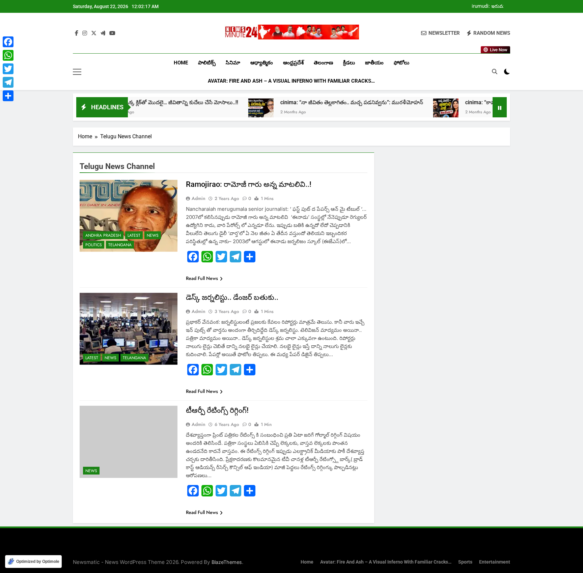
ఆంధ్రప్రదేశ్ (293, 63)
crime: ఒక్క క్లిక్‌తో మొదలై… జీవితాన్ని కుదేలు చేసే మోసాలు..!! (141, 102)
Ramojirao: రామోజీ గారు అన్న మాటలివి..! (248, 184)
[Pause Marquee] (500, 107)
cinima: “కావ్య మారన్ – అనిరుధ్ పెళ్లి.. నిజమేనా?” (487, 102)
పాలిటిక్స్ (207, 63)
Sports (465, 562)
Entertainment (494, 562)
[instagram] (84, 33)
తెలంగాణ (323, 63)
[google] (103, 33)
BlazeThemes (227, 562)
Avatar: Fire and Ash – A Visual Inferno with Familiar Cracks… (291, 81)
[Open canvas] (77, 72)
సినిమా (233, 63)
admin (198, 198)
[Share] (8, 96)
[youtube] (112, 33)
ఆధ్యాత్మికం (261, 63)
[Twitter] (8, 69)
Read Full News (202, 278)
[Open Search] (494, 71)
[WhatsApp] (8, 55)
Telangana (120, 245)
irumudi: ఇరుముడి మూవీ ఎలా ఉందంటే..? (491, 6)
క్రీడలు (349, 63)
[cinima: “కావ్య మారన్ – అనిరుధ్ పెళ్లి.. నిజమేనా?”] (413, 111)
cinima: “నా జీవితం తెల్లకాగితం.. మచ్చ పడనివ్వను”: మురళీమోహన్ (319, 102)
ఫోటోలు (401, 63)
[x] (94, 33)
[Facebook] (8, 42)
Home (181, 63)
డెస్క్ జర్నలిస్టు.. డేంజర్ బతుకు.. (232, 297)
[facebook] (76, 33)
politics (93, 245)
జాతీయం (374, 63)
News (153, 235)
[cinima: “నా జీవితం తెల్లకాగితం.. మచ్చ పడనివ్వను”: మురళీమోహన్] (229, 111)
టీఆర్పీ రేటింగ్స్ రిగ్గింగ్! (217, 410)
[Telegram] (8, 82)
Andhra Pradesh (103, 235)
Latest (134, 235)
